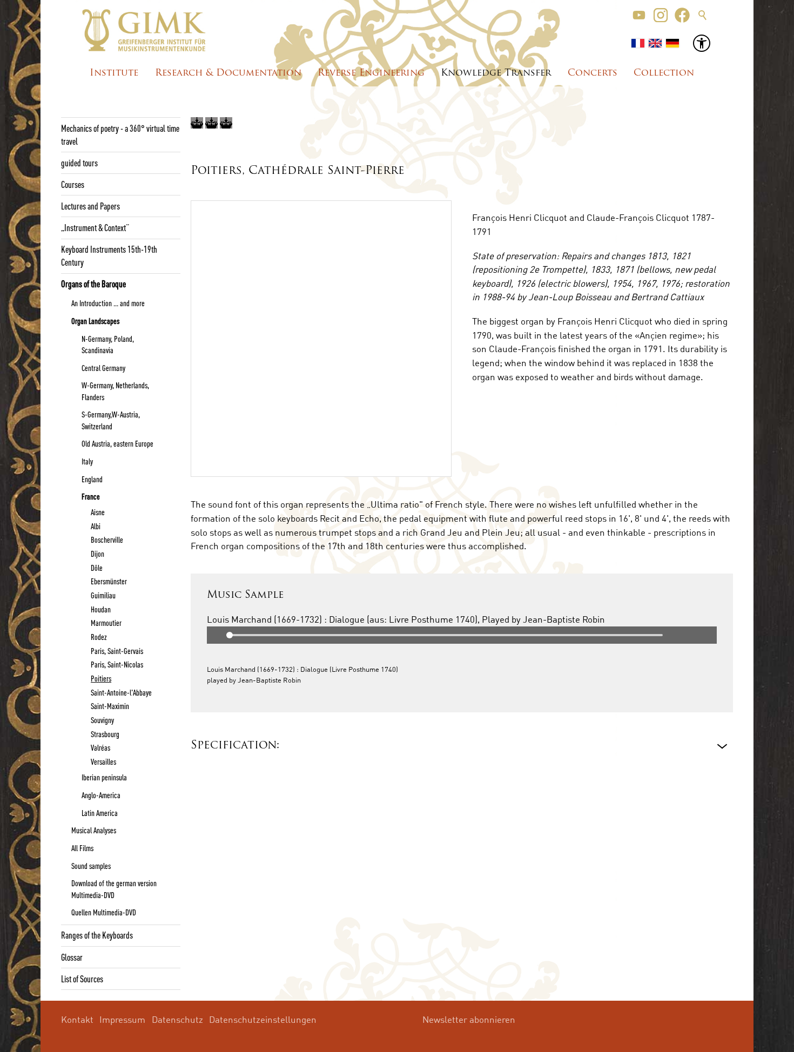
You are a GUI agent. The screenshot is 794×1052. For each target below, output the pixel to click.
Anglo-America (101, 795)
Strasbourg (105, 734)
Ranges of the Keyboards (97, 935)
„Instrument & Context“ (95, 227)
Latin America (100, 812)
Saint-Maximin (110, 705)
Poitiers (101, 678)
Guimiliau (103, 595)
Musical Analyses (93, 830)
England (92, 479)
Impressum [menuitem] (122, 1019)
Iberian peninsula (104, 777)
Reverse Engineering (371, 73)
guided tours (79, 162)
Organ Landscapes (95, 320)
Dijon (97, 553)
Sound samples (91, 865)
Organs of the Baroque (93, 283)
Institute (114, 73)
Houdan (101, 609)
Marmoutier (106, 622)
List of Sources (82, 978)
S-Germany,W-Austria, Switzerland (111, 420)
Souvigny (102, 719)
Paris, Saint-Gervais (117, 650)
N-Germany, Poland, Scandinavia (108, 344)
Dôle (97, 567)
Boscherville (107, 539)
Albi (95, 526)
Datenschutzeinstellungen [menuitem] (263, 1019)
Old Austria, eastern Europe (117, 443)
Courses (72, 184)
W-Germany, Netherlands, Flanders (115, 391)
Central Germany (103, 367)
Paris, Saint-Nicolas (117, 664)
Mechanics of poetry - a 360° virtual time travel (120, 134)
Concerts (592, 73)
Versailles (103, 761)
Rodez (99, 636)
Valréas (100, 747)
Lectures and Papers (90, 206)
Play (215, 635)
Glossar (72, 957)
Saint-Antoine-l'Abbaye (121, 692)
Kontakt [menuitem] (77, 1019)
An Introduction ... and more (108, 303)
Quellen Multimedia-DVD (103, 912)
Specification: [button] (235, 745)
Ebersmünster (109, 581)
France (91, 496)
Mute (708, 635)
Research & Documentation (228, 73)
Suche (702, 15)
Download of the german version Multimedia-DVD (114, 889)
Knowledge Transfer (496, 73)
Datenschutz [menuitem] (177, 1019)
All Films (82, 847)
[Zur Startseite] (144, 30)
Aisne (98, 512)
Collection (664, 73)
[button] (639, 15)
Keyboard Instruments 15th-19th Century (109, 255)
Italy (87, 461)
